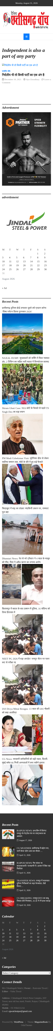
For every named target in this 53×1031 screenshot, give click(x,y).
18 (10, 265)
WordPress (18, 1022)
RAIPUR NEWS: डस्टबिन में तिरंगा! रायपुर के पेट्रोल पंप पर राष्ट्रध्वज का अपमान (31, 833)
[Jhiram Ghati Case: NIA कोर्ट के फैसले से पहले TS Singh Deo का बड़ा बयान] (26, 434)
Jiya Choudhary (33, 79)
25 (10, 269)
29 (38, 269)
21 (31, 265)
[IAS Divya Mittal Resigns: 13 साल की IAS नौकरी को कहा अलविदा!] (26, 734)
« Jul (4, 288)
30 (45, 269)
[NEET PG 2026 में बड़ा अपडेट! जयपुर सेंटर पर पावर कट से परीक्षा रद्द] (26, 684)
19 (17, 265)
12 (17, 261)
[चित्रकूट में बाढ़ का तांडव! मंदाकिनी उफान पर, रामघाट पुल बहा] (26, 534)
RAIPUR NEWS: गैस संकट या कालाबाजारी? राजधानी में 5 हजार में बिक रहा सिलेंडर (34, 866)
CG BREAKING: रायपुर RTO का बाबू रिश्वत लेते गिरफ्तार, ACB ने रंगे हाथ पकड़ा (33, 899)
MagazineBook (41, 1022)
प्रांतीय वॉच (6, 71)
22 (38, 265)
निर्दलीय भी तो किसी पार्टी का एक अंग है (23, 75)
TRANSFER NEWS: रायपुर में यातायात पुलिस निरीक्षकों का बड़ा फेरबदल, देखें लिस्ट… (33, 883)
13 (24, 261)
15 (38, 261)
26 (17, 269)
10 (3, 261)
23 (45, 265)
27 (24, 269)
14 (31, 261)
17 (3, 265)
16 (45, 261)
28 (31, 269)
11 (10, 261)
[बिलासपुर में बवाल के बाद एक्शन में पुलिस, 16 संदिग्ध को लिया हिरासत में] (26, 634)
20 (24, 265)
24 (3, 269)
